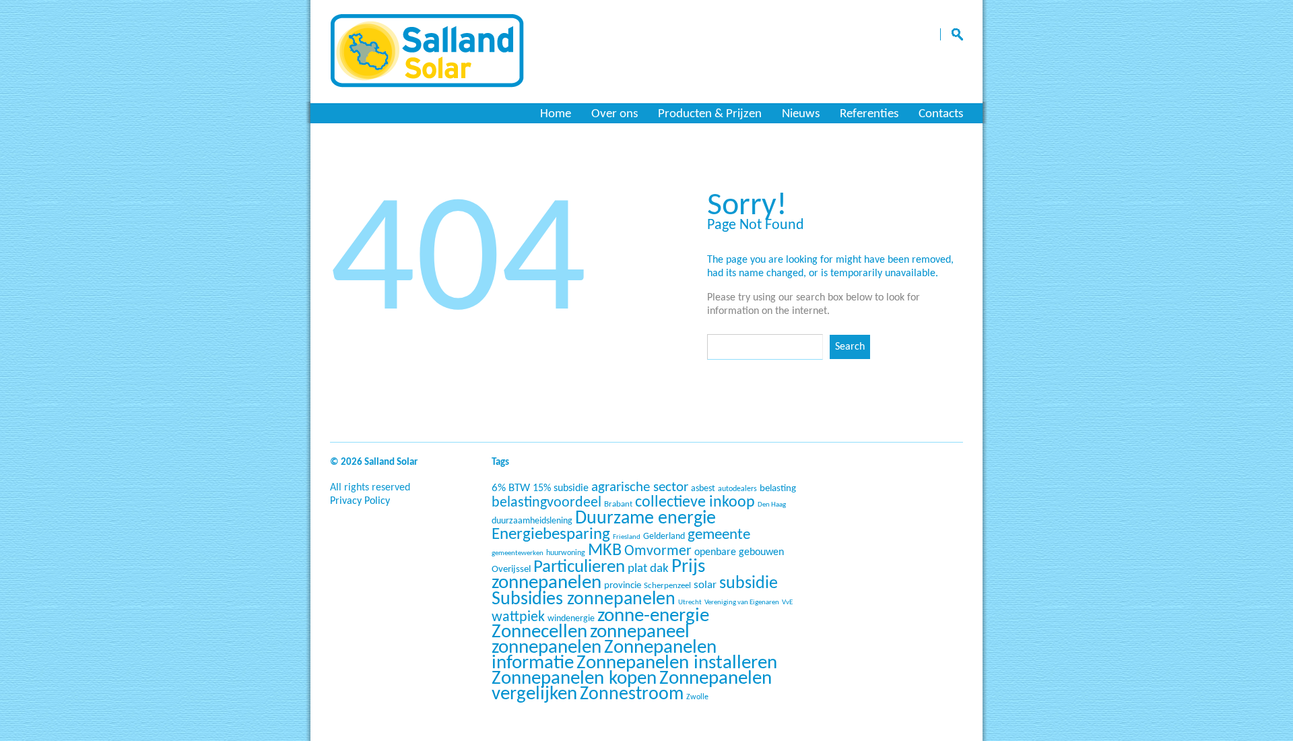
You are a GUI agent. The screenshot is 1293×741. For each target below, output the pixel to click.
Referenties (869, 114)
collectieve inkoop (695, 502)
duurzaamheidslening (532, 521)
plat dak (648, 568)
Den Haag (772, 505)
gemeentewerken (517, 553)
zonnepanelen (546, 647)
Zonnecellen (539, 632)
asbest (703, 488)
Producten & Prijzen (710, 114)
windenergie (571, 618)
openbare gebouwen (739, 552)
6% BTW (511, 488)
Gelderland (664, 536)
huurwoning (565, 553)
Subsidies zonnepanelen (583, 599)
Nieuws (801, 114)
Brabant (618, 504)
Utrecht (690, 602)
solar (705, 585)
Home (555, 114)
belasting (778, 489)
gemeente (719, 535)
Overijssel (511, 570)
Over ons (614, 114)
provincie (622, 586)
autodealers (737, 489)
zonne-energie (653, 616)
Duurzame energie (645, 518)
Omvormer (658, 551)
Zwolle (697, 697)
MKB (605, 551)
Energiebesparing (551, 534)
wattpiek (518, 617)
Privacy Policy (360, 501)
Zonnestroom (632, 694)
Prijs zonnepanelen (598, 575)
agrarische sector (639, 487)
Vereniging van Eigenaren (741, 602)
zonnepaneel (640, 632)
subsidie (748, 584)
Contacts (941, 114)
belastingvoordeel (546, 503)
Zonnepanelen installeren (676, 663)
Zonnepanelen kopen (574, 678)
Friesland (626, 537)
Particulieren (579, 567)
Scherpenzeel (667, 585)
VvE (787, 602)
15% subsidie (561, 488)
